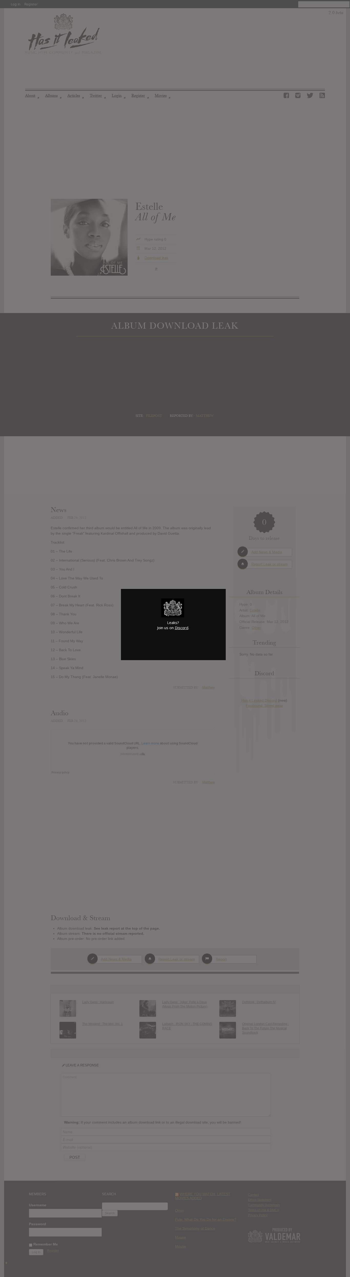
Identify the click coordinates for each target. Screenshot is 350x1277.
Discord (181, 627)
